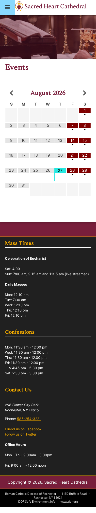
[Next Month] (85, 93)
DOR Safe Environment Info (36, 501)
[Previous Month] (11, 93)
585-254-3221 (29, 419)
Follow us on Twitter (20, 434)
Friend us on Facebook (23, 429)
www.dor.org (69, 501)
